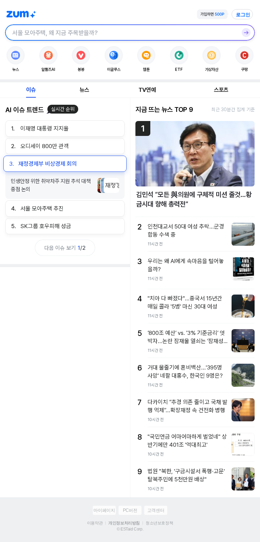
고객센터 (155, 510)
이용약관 (95, 523)
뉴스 (84, 89)
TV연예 (147, 89)
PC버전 (130, 510)
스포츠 (221, 89)
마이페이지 (104, 510)
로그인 (243, 14)
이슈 (31, 89)
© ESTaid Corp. (130, 529)
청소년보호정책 (159, 523)
